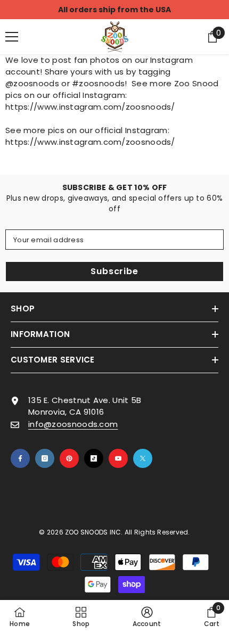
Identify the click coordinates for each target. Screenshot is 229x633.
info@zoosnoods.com (73, 424)
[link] (147, 616)
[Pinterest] (69, 458)
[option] (114, 9)
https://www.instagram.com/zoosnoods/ (90, 106)
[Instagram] (44, 458)
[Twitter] (142, 458)
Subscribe (114, 271)
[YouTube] (118, 458)
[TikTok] (93, 458)
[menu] (11, 36)
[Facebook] (20, 458)
